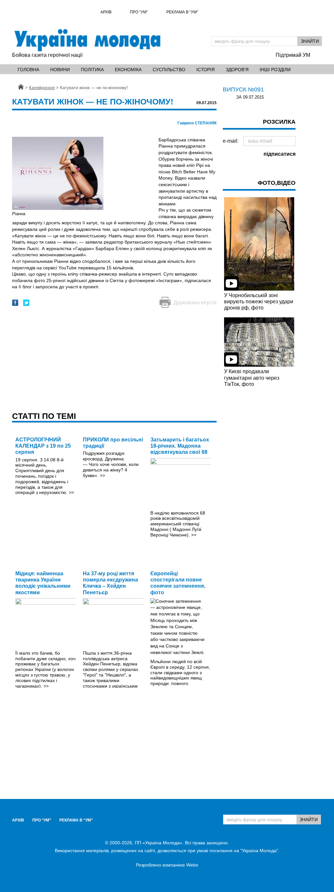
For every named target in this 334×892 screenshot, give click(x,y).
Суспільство (169, 69)
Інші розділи (275, 69)
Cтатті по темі (44, 416)
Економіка (128, 69)
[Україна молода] (87, 40)
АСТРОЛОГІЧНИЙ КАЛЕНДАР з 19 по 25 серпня (43, 446)
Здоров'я (237, 69)
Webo (192, 865)
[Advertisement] (114, 360)
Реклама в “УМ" (182, 12)
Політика (92, 69)
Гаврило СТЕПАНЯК (197, 123)
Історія (205, 69)
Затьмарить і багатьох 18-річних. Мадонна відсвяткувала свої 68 (179, 446)
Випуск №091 (243, 89)
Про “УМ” (139, 12)
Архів (106, 12)
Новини (60, 69)
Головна (28, 69)
